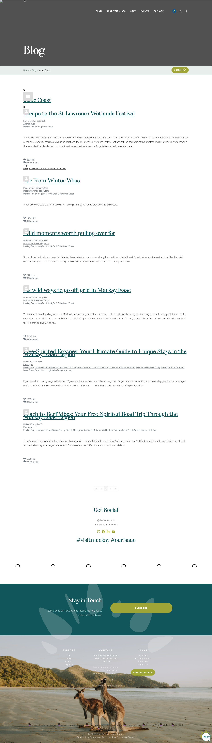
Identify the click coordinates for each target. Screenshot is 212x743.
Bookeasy (95, 737)
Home (26, 70)
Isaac (25, 168)
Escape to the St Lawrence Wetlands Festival (79, 116)
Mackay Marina (80, 429)
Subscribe (141, 607)
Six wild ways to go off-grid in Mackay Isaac (77, 292)
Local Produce (115, 367)
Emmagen (28, 364)
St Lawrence (34, 168)
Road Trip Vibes (116, 11)
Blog (34, 70)
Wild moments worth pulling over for (69, 235)
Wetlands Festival (57, 168)
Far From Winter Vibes (51, 183)
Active (68, 370)
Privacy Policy (143, 658)
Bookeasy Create (126, 737)
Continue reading (35, 155)
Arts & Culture (128, 367)
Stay (133, 11)
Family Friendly (59, 367)
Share (177, 70)
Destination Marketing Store (36, 190)
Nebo (54, 370)
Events (144, 11)
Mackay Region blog (32, 126)
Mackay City (154, 367)
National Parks (142, 367)
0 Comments (32, 162)
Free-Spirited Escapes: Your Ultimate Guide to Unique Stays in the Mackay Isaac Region (104, 355)
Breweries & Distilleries (97, 367)
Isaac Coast (37, 102)
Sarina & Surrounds (96, 429)
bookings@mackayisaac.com (107, 685)
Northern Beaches (176, 367)
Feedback (143, 664)
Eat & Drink (47, 193)
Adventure (47, 367)
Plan (99, 11)
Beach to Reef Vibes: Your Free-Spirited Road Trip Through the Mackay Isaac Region (100, 418)
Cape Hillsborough (43, 370)
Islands (164, 367)
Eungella (61, 370)
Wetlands (44, 168)
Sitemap (143, 655)
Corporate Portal (143, 672)
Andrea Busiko (29, 123)
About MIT (143, 661)
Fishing (55, 429)
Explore (159, 11)
